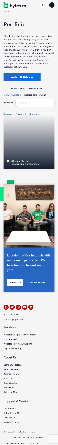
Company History (12, 365)
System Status (11, 422)
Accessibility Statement (14, 443)
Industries (9, 387)
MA (31, 437)
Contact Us (15, 282)
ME (27, 437)
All (5, 89)
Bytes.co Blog (10, 392)
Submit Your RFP (12, 413)
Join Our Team (11, 374)
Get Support (10, 408)
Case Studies (10, 383)
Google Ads (18, 164)
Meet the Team (11, 369)
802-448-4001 (11, 314)
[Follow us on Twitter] (12, 307)
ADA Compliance (17, 89)
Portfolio (8, 378)
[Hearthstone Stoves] (29, 141)
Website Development (35, 95)
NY (34, 437)
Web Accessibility (13, 339)
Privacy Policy (32, 443)
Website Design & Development (20, 334)
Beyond (41, 437)
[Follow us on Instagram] (18, 307)
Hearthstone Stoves (17, 161)
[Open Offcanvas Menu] (51, 5)
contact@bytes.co (13, 319)
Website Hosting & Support (18, 344)
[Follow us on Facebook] (6, 307)
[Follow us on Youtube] (24, 307)
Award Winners (35, 89)
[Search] (43, 5)
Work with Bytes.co (22, 77)
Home (6, 11)
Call (36, 282)
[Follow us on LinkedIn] (30, 307)
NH (24, 437)
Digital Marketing (12, 95)
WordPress (33, 164)
